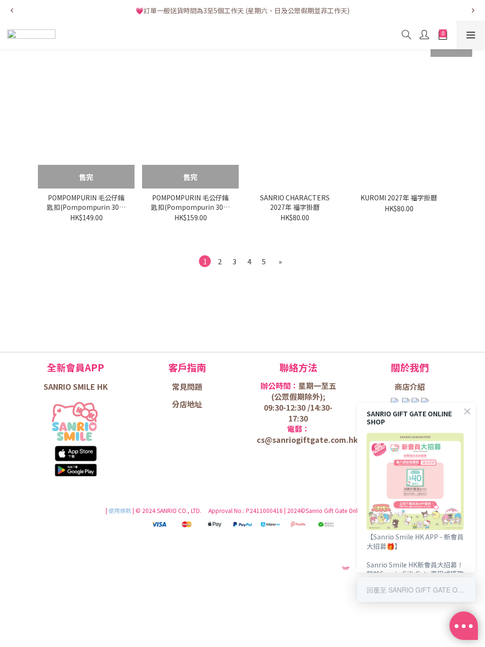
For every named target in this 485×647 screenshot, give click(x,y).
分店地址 (187, 404)
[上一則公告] (12, 10)
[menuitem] (205, 261)
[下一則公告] (473, 10)
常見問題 (187, 386)
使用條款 (120, 510)
